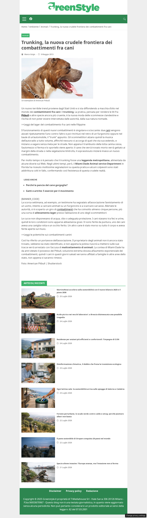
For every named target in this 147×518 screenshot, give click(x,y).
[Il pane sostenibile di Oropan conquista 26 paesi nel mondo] (38, 447)
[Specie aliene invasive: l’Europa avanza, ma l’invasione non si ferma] (38, 472)
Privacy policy (74, 491)
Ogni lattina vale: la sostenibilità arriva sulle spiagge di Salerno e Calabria (90, 389)
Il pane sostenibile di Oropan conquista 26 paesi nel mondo (83, 438)
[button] (124, 19)
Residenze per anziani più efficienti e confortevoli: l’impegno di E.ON (88, 339)
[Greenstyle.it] (73, 7)
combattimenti (65, 209)
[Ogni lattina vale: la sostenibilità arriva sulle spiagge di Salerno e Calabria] (38, 398)
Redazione (92, 491)
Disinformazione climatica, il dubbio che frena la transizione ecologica (89, 364)
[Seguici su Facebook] (30, 19)
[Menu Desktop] (24, 19)
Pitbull (25, 115)
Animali (25, 35)
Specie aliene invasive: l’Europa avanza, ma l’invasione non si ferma (87, 463)
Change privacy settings (135, 515)
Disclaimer (55, 491)
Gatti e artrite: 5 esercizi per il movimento (50, 190)
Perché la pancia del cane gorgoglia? (47, 185)
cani (108, 130)
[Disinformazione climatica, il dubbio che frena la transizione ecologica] (38, 373)
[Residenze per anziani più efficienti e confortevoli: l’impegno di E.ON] (38, 348)
